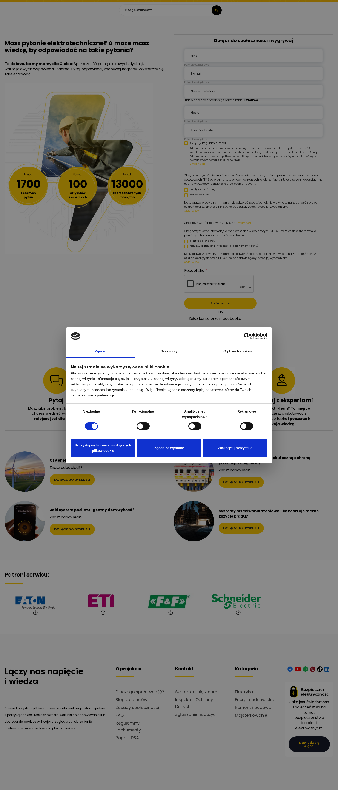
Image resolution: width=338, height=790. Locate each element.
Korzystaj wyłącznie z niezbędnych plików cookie (103, 448)
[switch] (143, 426)
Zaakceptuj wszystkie (235, 448)
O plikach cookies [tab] (237, 351)
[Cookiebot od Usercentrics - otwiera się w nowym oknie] (247, 336)
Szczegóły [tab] (169, 351)
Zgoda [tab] (100, 351)
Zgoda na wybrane (169, 448)
